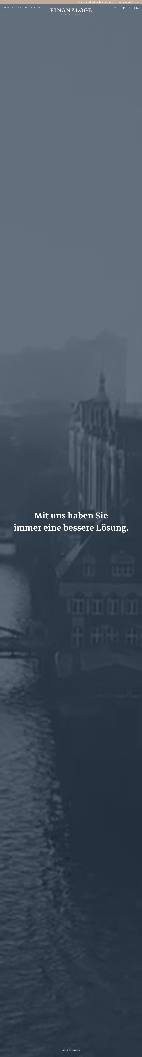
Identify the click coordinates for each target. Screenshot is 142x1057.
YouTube (133, 8)
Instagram (124, 8)
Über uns (23, 7)
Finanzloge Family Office (69, 7)
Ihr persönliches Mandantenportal (94, 2)
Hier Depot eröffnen (126, 2)
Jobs (115, 7)
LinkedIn (137, 8)
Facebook (129, 8)
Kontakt (35, 7)
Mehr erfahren (71, 1050)
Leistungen (9, 7)
